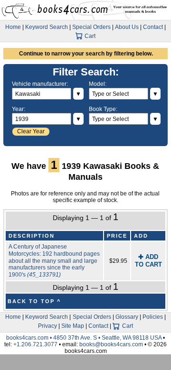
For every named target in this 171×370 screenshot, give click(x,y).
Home (13, 27)
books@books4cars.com (111, 344)
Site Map (72, 326)
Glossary (126, 317)
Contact (153, 27)
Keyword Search (46, 27)
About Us (127, 27)
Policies (152, 317)
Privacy (47, 326)
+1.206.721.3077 (35, 344)
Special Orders (91, 27)
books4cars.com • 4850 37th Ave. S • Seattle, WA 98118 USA (84, 337)
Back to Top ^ (34, 301)
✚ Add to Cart (148, 260)
